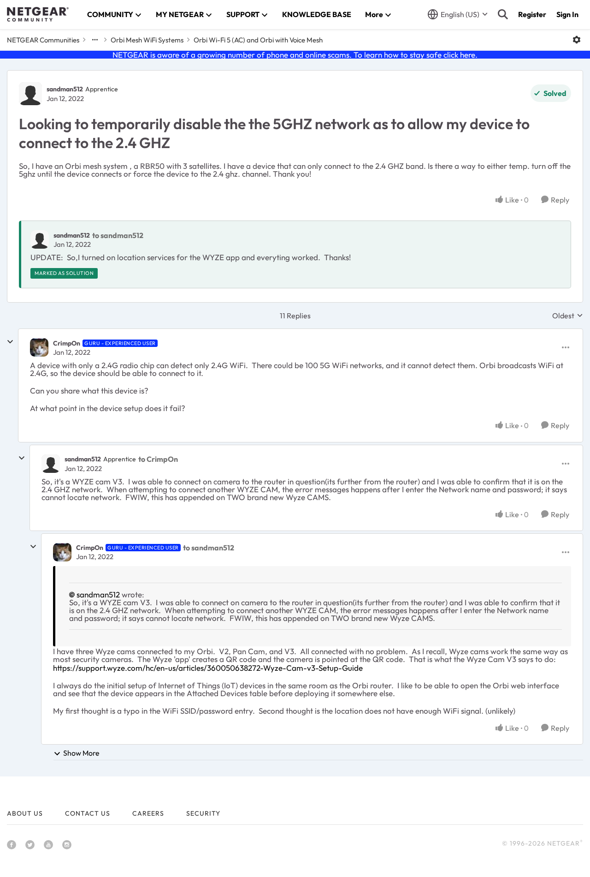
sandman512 (65, 89)
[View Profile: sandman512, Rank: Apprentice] (30, 93)
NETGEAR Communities (43, 40)
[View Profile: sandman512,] (39, 239)
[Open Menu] (576, 39)
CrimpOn (66, 343)
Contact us (87, 813)
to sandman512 (117, 235)
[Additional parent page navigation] (94, 39)
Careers (148, 813)
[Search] (502, 14)
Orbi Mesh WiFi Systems (147, 40)
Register (532, 14)
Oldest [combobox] (567, 315)
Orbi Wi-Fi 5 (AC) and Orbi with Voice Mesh (258, 40)
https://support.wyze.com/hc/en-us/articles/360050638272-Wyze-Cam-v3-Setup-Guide (208, 668)
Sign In (567, 14)
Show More (81, 753)
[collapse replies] (10, 341)
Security (203, 813)
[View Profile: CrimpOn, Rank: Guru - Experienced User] (39, 347)
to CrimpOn (158, 459)
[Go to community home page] (38, 14)
